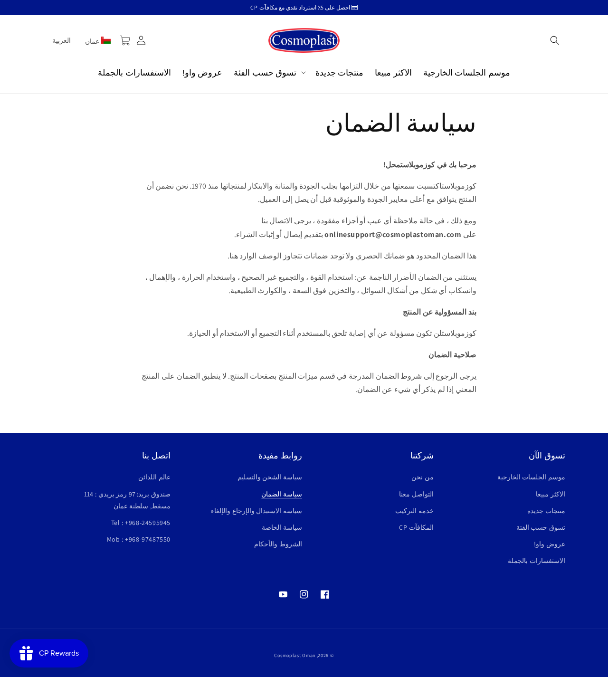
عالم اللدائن (154, 477)
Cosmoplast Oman (294, 655)
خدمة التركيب (414, 510)
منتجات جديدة (546, 510)
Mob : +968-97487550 (139, 539)
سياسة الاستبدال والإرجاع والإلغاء (256, 510)
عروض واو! (549, 544)
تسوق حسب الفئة (540, 527)
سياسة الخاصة (282, 527)
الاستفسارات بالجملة (536, 560)
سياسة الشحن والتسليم (270, 477)
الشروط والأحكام (278, 544)
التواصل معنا (416, 494)
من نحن (422, 477)
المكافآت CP (416, 527)
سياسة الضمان (281, 494)
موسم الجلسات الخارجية (531, 477)
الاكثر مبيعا (550, 494)
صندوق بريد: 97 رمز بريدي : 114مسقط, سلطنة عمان (127, 500)
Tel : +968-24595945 (141, 522)
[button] (554, 40)
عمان (93, 41)
